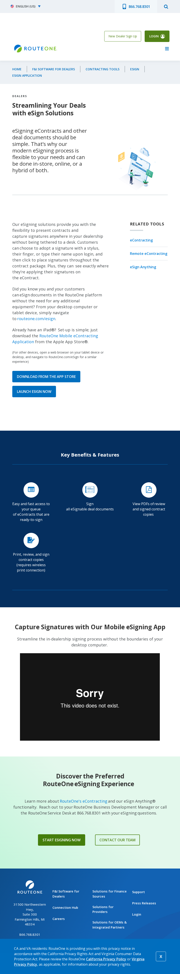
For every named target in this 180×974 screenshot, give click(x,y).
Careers (58, 918)
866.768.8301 (139, 6)
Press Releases (144, 903)
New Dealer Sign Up (122, 36)
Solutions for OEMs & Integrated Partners (109, 924)
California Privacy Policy (106, 959)
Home (17, 69)
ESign (134, 69)
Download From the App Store (46, 376)
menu (166, 48)
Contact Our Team (117, 840)
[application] (90, 697)
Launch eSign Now (34, 391)
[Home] (35, 49)
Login (154, 36)
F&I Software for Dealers (53, 69)
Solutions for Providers (102, 909)
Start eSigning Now (62, 840)
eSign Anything (143, 267)
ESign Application (27, 75)
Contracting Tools (102, 69)
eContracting (141, 240)
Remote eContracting (148, 253)
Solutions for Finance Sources (109, 893)
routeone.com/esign (36, 318)
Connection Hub (65, 907)
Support (138, 892)
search (165, 6)
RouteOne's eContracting (83, 801)
